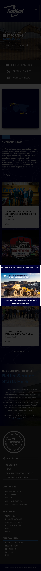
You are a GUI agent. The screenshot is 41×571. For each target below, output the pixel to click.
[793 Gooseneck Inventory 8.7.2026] (20, 273)
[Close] (37, 268)
